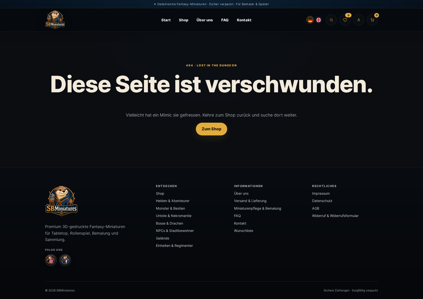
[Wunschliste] (345, 19)
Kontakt (244, 20)
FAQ (225, 20)
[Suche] (331, 19)
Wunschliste (243, 230)
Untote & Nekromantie (173, 216)
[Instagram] (51, 260)
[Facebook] (65, 260)
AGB (315, 208)
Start (166, 20)
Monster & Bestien (170, 208)
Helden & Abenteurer (172, 201)
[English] (318, 20)
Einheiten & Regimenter (174, 245)
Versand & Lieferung (250, 201)
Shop (183, 20)
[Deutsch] (310, 20)
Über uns (205, 20)
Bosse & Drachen (169, 223)
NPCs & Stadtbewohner (175, 230)
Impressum (321, 193)
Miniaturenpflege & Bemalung (257, 208)
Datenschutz (322, 201)
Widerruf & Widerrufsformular (335, 216)
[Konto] (358, 19)
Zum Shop (211, 128)
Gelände (162, 238)
